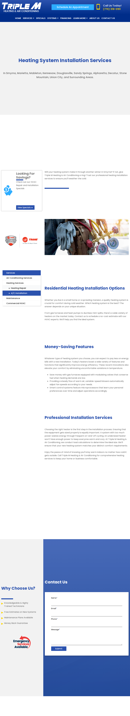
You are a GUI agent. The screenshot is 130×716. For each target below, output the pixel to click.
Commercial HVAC (16, 303)
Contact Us (108, 18)
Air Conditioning (14, 277)
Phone (54, 619)
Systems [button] (51, 18)
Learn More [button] (79, 18)
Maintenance (13, 298)
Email (54, 608)
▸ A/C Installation (18, 293)
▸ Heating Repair (17, 288)
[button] (73, 7)
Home (18, 18)
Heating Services (15, 283)
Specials (40, 18)
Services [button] (27, 18)
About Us (94, 18)
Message (55, 629)
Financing (65, 18)
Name (54, 598)
